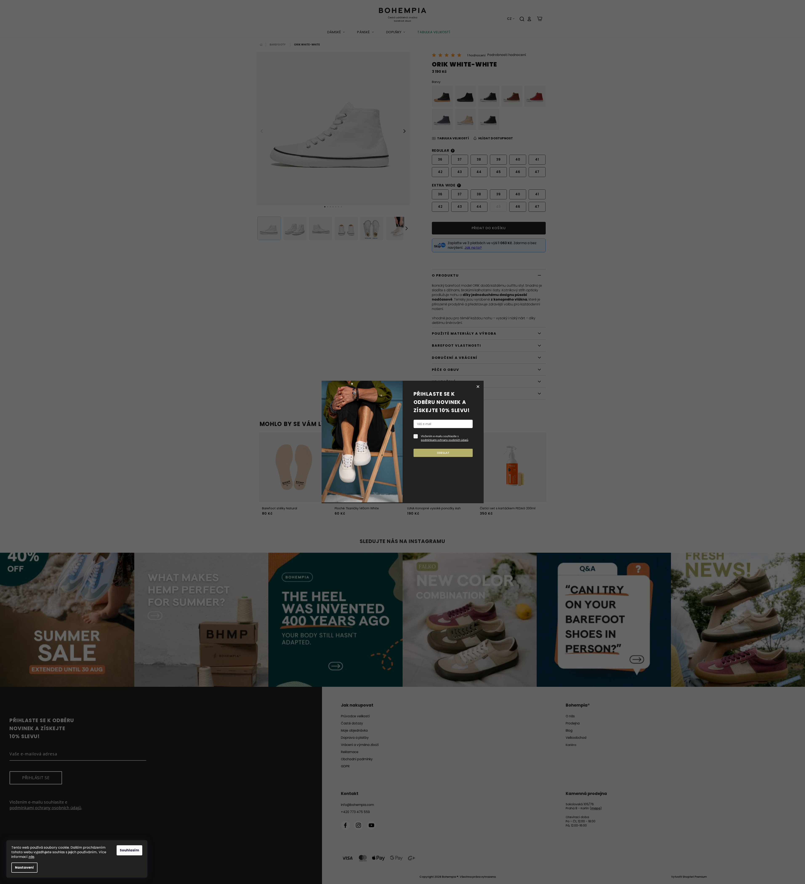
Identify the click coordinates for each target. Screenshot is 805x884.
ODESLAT (443, 453)
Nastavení (24, 867)
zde (31, 856)
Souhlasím (129, 850)
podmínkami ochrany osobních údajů (444, 440)
